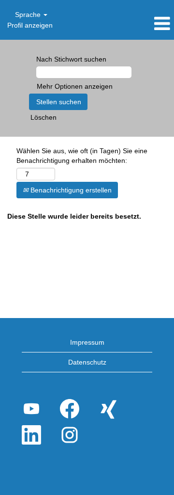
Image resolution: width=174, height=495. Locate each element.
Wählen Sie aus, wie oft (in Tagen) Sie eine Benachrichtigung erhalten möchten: (81, 155)
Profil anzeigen (30, 25)
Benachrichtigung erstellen (70, 190)
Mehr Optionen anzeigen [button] (75, 86)
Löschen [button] (43, 117)
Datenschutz (87, 362)
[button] (145, 23)
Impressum (87, 342)
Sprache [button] (29, 14)
